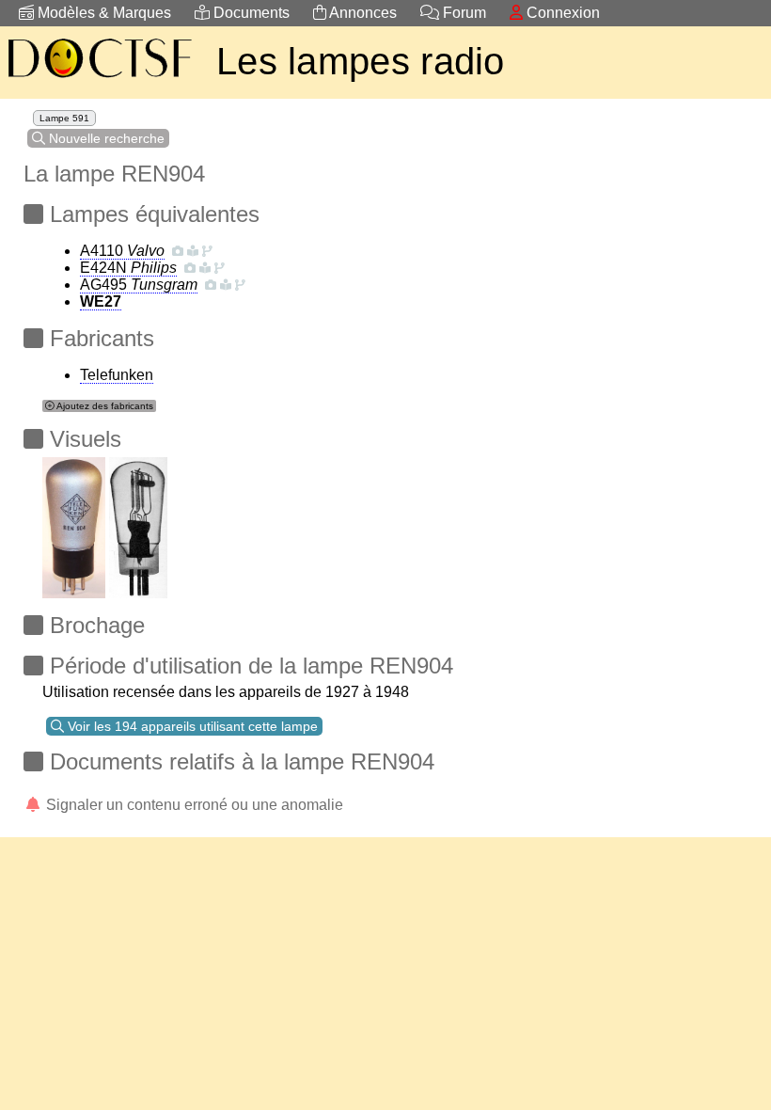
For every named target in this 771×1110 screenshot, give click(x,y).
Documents (250, 13)
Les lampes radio (360, 61)
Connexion (561, 13)
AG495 (138, 285)
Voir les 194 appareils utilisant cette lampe (191, 726)
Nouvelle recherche (105, 138)
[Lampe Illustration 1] (73, 523)
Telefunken (116, 375)
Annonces (361, 13)
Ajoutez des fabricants (104, 406)
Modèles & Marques (102, 13)
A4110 (122, 251)
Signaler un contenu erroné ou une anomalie (192, 805)
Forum (462, 13)
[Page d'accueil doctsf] (99, 80)
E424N (128, 268)
